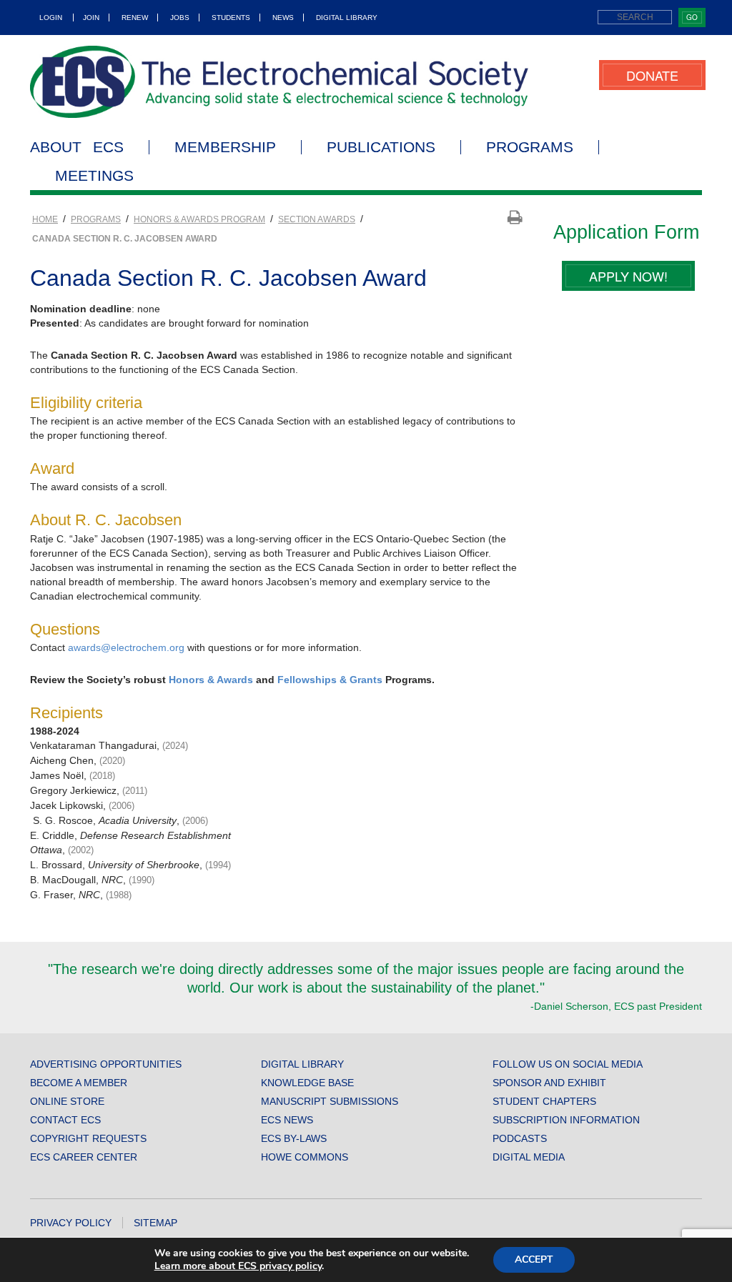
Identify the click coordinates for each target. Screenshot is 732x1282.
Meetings (94, 176)
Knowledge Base (307, 1082)
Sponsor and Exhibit (549, 1082)
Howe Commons (304, 1157)
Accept (534, 1259)
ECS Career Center (83, 1157)
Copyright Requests (88, 1138)
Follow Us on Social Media (568, 1064)
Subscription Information (566, 1120)
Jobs (179, 17)
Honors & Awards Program (199, 219)
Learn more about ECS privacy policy (238, 1266)
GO (692, 17)
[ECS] (279, 82)
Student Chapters (544, 1101)
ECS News (287, 1120)
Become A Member (78, 1082)
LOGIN (50, 17)
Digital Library (346, 17)
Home (45, 219)
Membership (225, 147)
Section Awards (316, 219)
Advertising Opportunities (106, 1064)
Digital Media (529, 1157)
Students (231, 17)
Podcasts (520, 1138)
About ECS (77, 147)
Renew (135, 17)
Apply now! (628, 276)
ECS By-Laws (294, 1138)
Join (91, 17)
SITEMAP (155, 1222)
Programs (529, 147)
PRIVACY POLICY (71, 1222)
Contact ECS (65, 1120)
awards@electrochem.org (126, 647)
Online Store (67, 1101)
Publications (381, 147)
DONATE (652, 75)
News (283, 17)
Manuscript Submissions (329, 1101)
